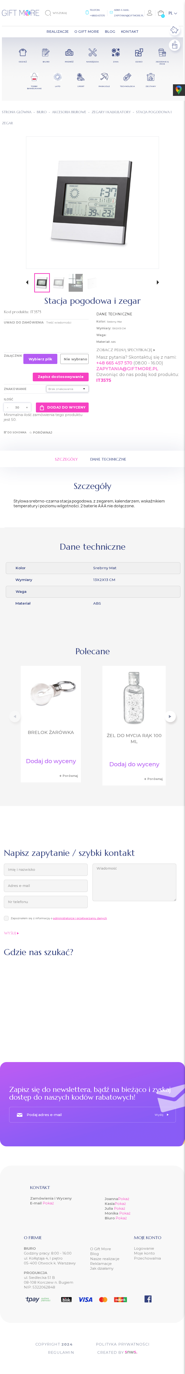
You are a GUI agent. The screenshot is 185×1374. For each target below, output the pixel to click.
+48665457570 (97, 15)
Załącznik (13, 355)
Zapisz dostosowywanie (61, 377)
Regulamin (61, 1352)
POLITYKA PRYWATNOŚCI (123, 1344)
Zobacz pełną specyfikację (124, 349)
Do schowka (16, 432)
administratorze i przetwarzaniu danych (80, 918)
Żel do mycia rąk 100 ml (134, 738)
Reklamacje (101, 1263)
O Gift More (100, 1249)
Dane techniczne (108, 459)
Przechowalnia (147, 1258)
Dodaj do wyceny (66, 407)
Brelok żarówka (51, 732)
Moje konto (144, 1253)
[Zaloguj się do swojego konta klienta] (150, 13)
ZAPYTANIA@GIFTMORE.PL (127, 368)
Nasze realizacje (104, 1258)
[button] (27, 283)
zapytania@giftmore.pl (129, 15)
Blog (94, 1253)
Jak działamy (101, 1268)
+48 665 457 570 (114, 363)
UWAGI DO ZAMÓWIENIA (24, 322)
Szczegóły (66, 459)
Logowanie (144, 1248)
